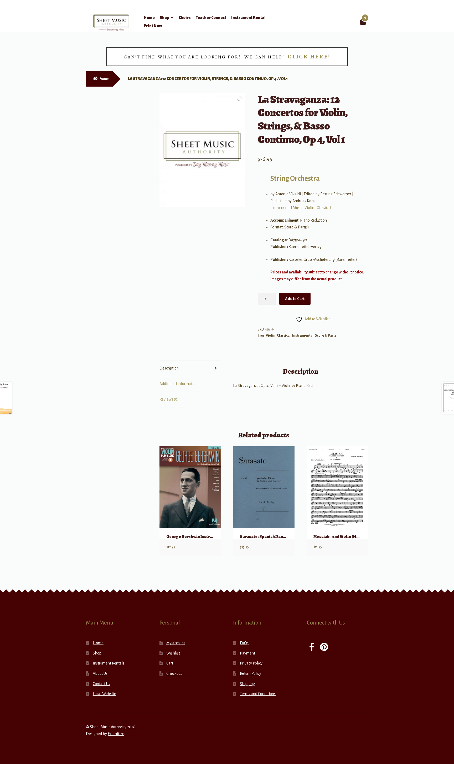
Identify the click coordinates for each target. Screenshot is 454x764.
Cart (169, 663)
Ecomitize (116, 734)
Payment (247, 653)
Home (149, 18)
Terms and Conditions (258, 694)
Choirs (185, 18)
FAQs (244, 643)
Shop (164, 18)
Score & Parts (325, 335)
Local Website (104, 694)
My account (175, 643)
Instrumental (302, 335)
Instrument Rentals (108, 663)
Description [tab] (169, 368)
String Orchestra (295, 178)
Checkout (174, 673)
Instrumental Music (286, 208)
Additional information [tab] (178, 384)
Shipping (247, 684)
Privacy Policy (251, 663)
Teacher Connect (211, 18)
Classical (324, 208)
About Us (100, 673)
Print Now (153, 26)
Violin (309, 208)
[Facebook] (312, 647)
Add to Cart (295, 299)
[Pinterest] (324, 647)
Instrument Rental (248, 18)
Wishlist (173, 653)
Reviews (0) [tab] (169, 399)
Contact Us (101, 684)
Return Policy (250, 673)
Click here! (309, 57)
